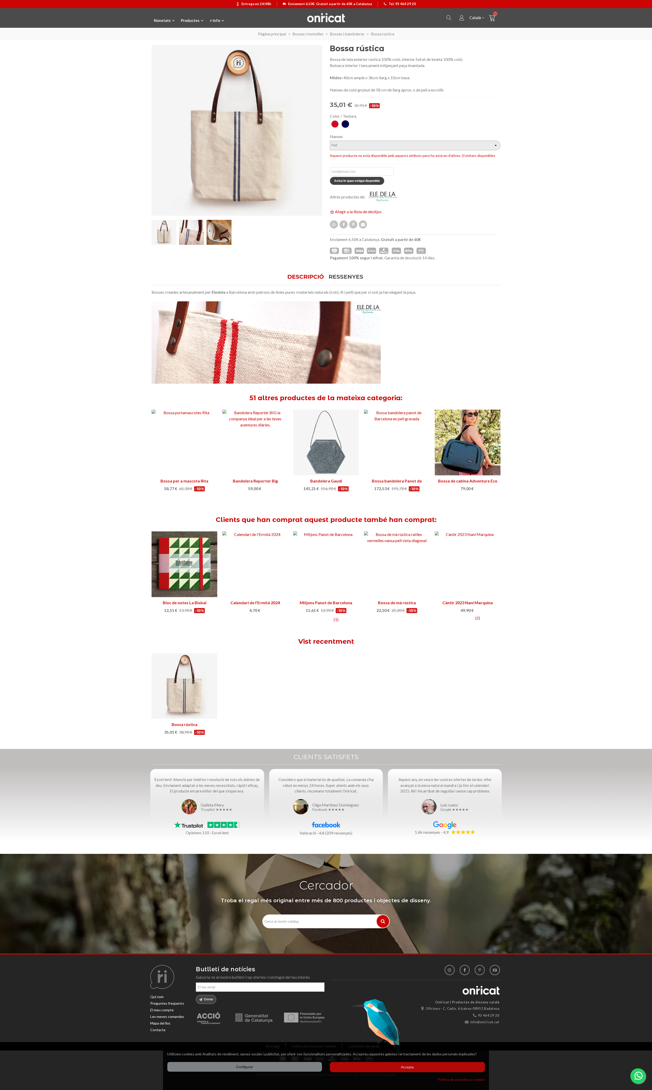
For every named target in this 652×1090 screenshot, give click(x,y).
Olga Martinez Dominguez (335, 804)
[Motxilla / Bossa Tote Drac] (467, 442)
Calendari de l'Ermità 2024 (255, 602)
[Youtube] (495, 970)
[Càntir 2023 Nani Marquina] (467, 564)
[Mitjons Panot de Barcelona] (326, 564)
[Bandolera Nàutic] (255, 442)
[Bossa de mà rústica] (397, 564)
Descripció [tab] (305, 276)
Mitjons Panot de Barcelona (326, 602)
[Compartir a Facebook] (343, 224)
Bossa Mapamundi (326, 480)
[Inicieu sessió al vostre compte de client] (461, 18)
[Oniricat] (326, 17)
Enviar (208, 999)
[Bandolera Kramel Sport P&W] (184, 442)
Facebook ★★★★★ (328, 810)
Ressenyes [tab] (346, 276)
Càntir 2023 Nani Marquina (467, 602)
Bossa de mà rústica (397, 602)
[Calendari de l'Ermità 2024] (255, 564)
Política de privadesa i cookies (461, 1079)
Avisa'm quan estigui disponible (357, 181)
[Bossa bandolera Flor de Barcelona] (397, 442)
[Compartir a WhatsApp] (334, 224)
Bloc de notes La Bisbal (184, 602)
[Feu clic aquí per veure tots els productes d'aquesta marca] (385, 196)
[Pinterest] (480, 970)
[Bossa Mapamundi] (326, 442)
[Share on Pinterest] (353, 224)
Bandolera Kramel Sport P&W (184, 480)
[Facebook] (465, 970)
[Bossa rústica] (184, 686)
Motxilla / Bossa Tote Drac (468, 480)
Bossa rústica (184, 724)
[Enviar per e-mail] (363, 224)
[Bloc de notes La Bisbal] (184, 564)
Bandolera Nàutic (255, 480)
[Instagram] (450, 970)
